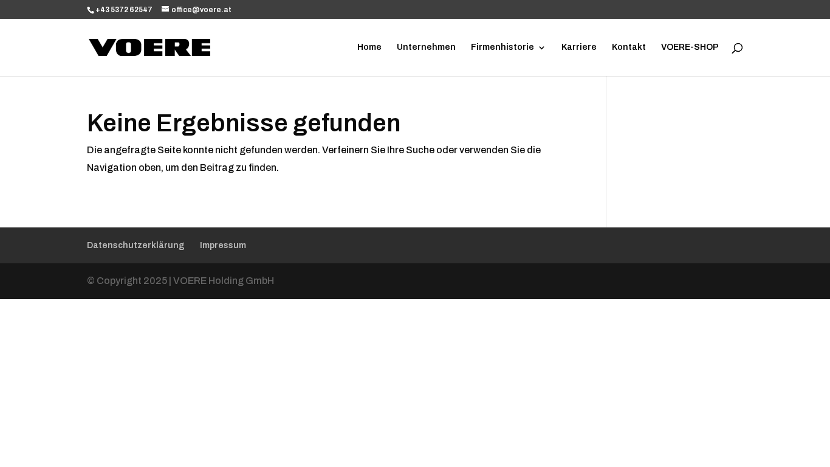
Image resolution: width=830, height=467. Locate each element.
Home (369, 47)
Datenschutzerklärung (136, 245)
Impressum (223, 245)
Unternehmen (426, 47)
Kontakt (629, 47)
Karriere (579, 47)
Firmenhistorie (502, 47)
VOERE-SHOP (690, 47)
